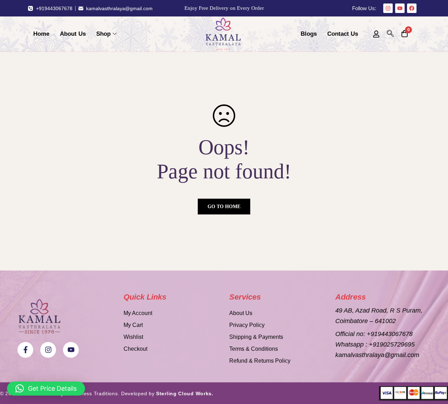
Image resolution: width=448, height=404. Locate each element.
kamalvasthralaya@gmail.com (377, 354)
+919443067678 (390, 333)
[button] (46, 389)
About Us (73, 33)
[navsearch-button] (390, 34)
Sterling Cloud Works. (185, 393)
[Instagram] (388, 8)
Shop (103, 33)
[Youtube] (400, 8)
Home (41, 33)
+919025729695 (392, 344)
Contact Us (342, 33)
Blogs (309, 33)
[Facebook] (411, 8)
